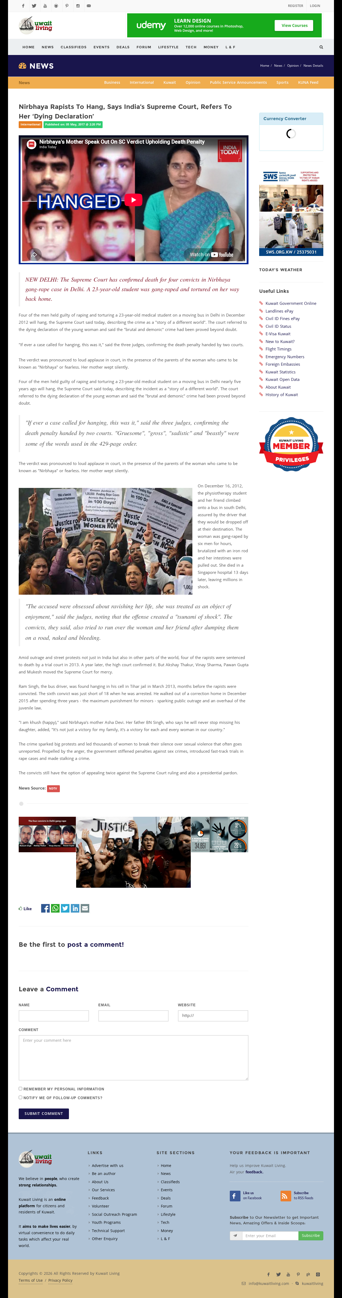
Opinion (293, 66)
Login (315, 6)
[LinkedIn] (75, 909)
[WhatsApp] (55, 909)
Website (187, 1005)
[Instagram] (78, 6)
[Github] (57, 6)
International (142, 82)
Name (24, 1005)
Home (264, 66)
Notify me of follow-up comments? (62, 1098)
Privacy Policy (60, 1280)
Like (28, 909)
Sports (283, 82)
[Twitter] (35, 6)
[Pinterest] (68, 6)
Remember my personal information (63, 1089)
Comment (28, 1030)
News (278, 66)
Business (112, 82)
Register (295, 6)
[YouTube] (46, 6)
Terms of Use (31, 1280)
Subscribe (311, 1235)
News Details (313, 66)
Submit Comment (44, 1113)
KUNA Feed (308, 82)
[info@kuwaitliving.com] (89, 6)
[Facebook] (24, 6)
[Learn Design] (224, 25)
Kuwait (170, 82)
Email (104, 1005)
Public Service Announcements (238, 82)
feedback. (254, 1172)
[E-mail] (85, 909)
